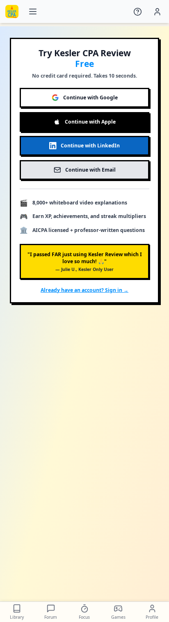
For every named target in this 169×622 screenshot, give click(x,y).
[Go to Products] (12, 11)
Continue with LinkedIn (90, 145)
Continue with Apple (90, 121)
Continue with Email (90, 169)
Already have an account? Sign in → (84, 290)
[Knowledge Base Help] (138, 11)
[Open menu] (33, 11)
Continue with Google (90, 97)
